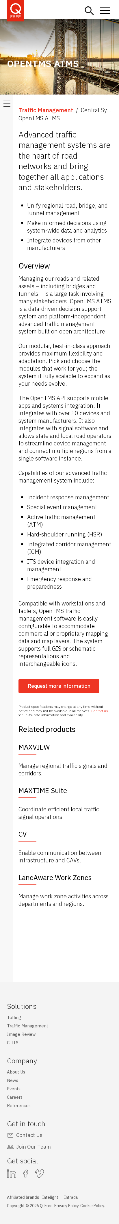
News (12, 1080)
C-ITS (12, 1042)
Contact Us (29, 1135)
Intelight (50, 1197)
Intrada (71, 1197)
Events (14, 1088)
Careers (15, 1097)
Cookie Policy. (92, 1205)
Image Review (21, 1034)
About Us (16, 1072)
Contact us (99, 711)
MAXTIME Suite (42, 790)
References (19, 1105)
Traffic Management (45, 110)
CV (22, 834)
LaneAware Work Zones (55, 877)
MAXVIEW (34, 747)
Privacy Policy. (66, 1205)
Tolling (14, 1017)
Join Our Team (33, 1146)
